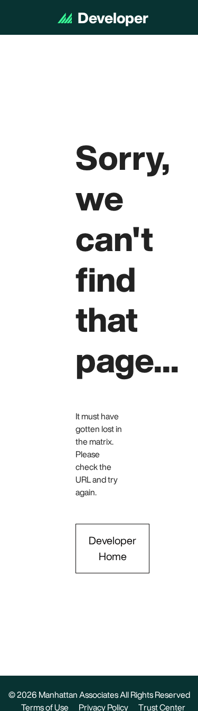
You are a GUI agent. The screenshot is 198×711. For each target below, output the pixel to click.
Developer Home (112, 548)
